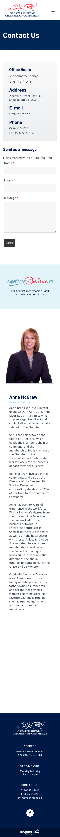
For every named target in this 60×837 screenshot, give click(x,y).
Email (9, 180)
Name (9, 163)
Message (11, 198)
